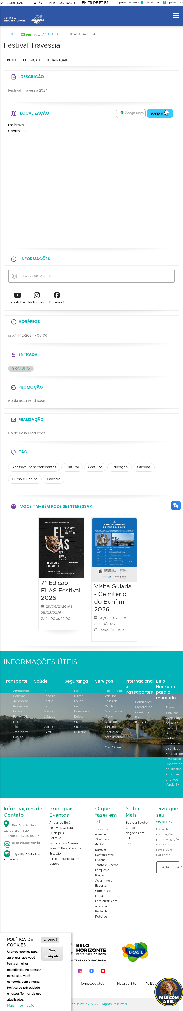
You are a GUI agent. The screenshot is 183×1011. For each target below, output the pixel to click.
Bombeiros (82, 711)
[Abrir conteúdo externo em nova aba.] (131, 113)
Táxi (16, 726)
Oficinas (144, 467)
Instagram (37, 302)
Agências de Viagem (113, 714)
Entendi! (50, 939)
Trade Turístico (172, 710)
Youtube (17, 302)
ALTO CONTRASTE (62, 2)
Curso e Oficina (25, 479)
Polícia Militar (78, 693)
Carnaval (55, 838)
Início (11, 60)
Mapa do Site (126, 983)
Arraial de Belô (60, 822)
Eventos (11, 34)
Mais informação (20, 1005)
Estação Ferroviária (21, 714)
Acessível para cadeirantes (34, 467)
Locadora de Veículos (114, 693)
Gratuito (95, 467)
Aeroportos (21, 690)
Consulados (143, 702)
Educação (120, 467)
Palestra (53, 479)
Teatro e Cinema (106, 865)
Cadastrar (169, 867)
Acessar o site (36, 276)
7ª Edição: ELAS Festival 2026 (60, 590)
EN (84, 3)
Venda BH (173, 784)
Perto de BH (104, 911)
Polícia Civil (78, 704)
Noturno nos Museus (63, 843)
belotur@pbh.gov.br (25, 842)
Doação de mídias (173, 736)
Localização (57, 60)
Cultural (52, 34)
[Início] (24, 14)
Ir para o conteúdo (129, 2)
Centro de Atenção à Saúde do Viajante (50, 714)
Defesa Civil (79, 719)
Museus (100, 860)
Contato (131, 827)
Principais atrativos (172, 777)
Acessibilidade (13, 2)
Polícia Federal (140, 720)
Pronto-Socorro (49, 693)
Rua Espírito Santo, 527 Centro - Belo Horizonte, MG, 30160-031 (22, 830)
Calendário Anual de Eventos (173, 722)
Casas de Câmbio (111, 704)
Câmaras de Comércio (143, 710)
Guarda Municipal (80, 729)
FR (90, 3)
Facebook (57, 302)
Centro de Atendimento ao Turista (114, 737)
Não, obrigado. (52, 953)
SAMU (48, 732)
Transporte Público (21, 735)
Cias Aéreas (113, 747)
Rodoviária (21, 706)
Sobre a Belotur (137, 822)
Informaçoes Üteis (91, 983)
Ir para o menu (154, 2)
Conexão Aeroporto (20, 699)
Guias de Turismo (111, 724)
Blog (129, 843)
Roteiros (101, 916)
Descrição (31, 60)
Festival (33, 34)
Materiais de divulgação (174, 756)
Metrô (17, 721)
